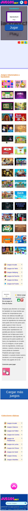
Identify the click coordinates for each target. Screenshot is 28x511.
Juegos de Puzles (13, 284)
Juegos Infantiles (12, 459)
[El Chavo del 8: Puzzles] (7, 185)
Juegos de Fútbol (12, 431)
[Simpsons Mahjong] (20, 85)
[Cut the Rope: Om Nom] (20, 129)
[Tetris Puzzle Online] (20, 140)
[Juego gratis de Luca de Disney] (20, 196)
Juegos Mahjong (12, 272)
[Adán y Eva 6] (20, 185)
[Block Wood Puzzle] (20, 229)
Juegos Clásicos (12, 427)
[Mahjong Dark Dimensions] (20, 96)
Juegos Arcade (12, 265)
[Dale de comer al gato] (7, 151)
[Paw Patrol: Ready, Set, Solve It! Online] (7, 240)
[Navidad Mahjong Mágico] (20, 118)
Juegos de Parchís (13, 276)
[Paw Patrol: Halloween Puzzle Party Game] (7, 251)
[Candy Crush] (7, 85)
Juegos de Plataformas (11, 439)
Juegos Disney (12, 456)
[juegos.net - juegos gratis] (10, 499)
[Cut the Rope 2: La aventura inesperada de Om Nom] (20, 151)
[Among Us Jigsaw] (20, 218)
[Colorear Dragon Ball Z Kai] (20, 163)
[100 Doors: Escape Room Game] (7, 118)
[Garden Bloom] (20, 107)
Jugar (14, 27)
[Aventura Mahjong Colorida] (7, 229)
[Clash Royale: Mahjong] (7, 196)
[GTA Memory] (7, 163)
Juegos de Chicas (13, 448)
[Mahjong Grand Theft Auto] (20, 174)
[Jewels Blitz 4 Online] (7, 140)
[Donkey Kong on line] (20, 207)
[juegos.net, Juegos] (9, 2)
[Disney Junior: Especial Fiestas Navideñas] (20, 251)
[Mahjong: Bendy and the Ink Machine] (7, 174)
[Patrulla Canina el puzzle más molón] (7, 218)
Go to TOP (14, 486)
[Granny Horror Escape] (7, 207)
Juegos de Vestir (12, 452)
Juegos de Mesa (12, 280)
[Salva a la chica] (7, 129)
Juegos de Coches (13, 435)
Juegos (21, 506)
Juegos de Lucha (12, 444)
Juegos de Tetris (12, 268)
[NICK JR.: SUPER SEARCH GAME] (20, 240)
